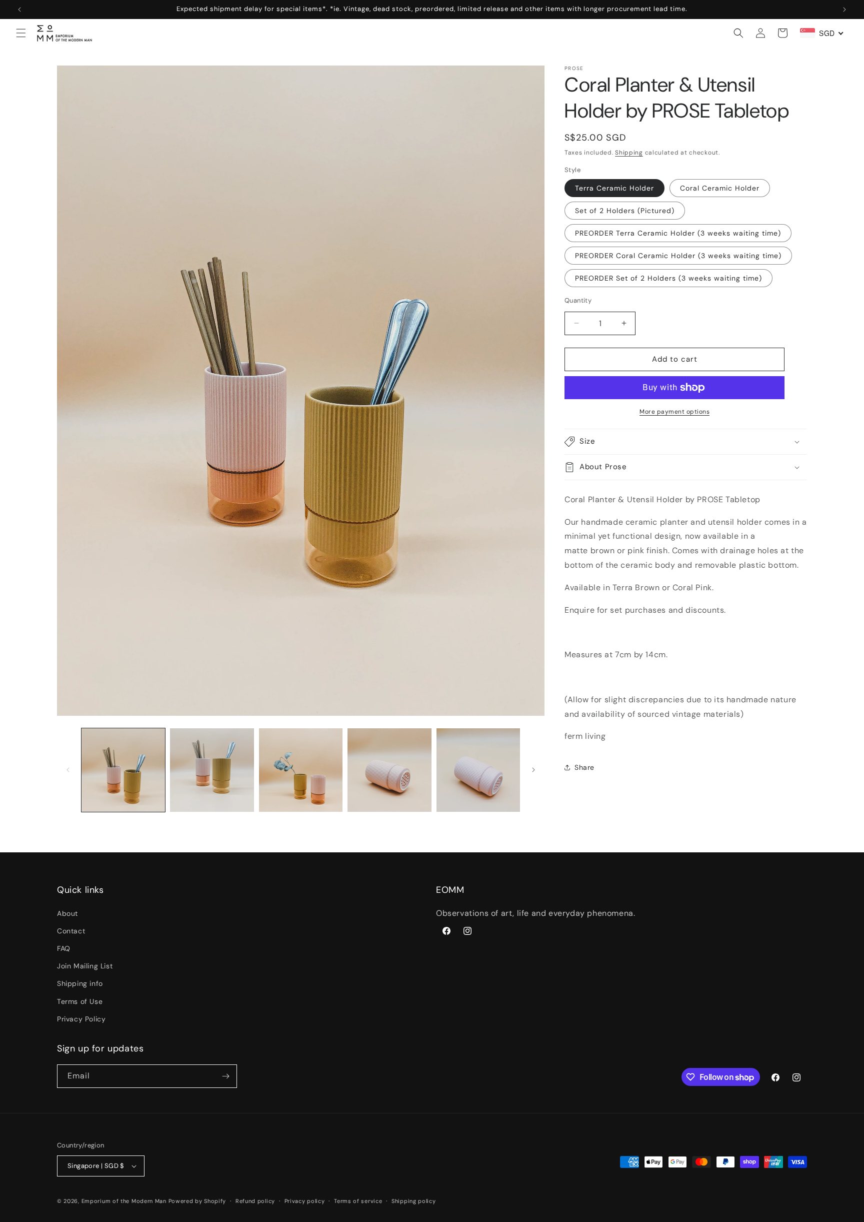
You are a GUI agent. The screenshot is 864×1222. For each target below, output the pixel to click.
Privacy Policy (81, 1018)
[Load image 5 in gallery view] (478, 770)
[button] (21, 33)
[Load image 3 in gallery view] (300, 770)
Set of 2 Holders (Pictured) (624, 210)
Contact (71, 930)
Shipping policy (414, 1200)
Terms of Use (79, 1000)
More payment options (675, 412)
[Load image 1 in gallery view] (123, 770)
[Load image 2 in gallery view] (212, 770)
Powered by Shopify (197, 1200)
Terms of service (358, 1200)
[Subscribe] (225, 1076)
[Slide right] (533, 770)
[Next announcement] (845, 9)
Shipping (629, 153)
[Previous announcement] (19, 9)
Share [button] (584, 767)
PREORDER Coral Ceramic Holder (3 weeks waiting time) (678, 255)
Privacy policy (304, 1200)
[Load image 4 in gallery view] (389, 770)
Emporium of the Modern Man (124, 1200)
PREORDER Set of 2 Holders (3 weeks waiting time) (668, 278)
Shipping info (80, 983)
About (67, 912)
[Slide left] (68, 770)
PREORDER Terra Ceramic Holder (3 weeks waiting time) (678, 233)
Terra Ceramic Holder (614, 188)
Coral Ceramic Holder (720, 188)
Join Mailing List (84, 965)
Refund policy (255, 1200)
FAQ (63, 948)
